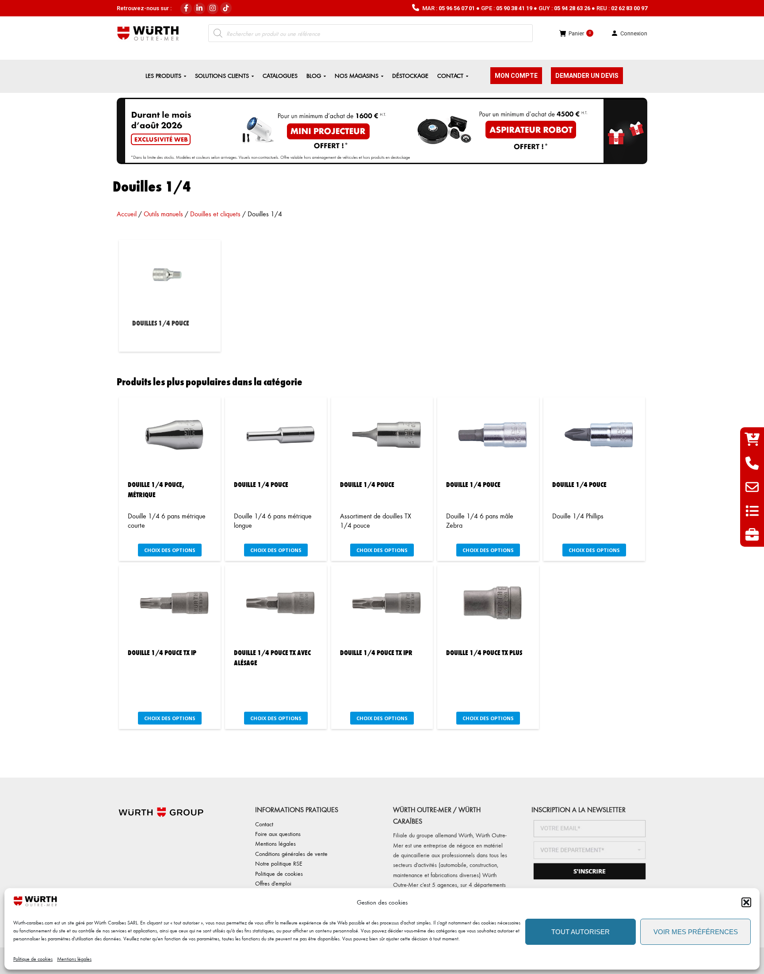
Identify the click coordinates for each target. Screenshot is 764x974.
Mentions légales (74, 958)
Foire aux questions (278, 833)
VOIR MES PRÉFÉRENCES (695, 932)
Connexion (633, 33)
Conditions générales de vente (291, 853)
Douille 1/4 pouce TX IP (162, 652)
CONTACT (450, 75)
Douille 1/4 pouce (261, 484)
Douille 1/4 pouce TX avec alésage (272, 657)
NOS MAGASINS (356, 75)
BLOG (313, 75)
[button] (746, 902)
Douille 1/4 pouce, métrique (156, 489)
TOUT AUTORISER (580, 932)
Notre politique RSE (278, 863)
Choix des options (169, 550)
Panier (580, 33)
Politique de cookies (33, 958)
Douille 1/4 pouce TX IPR (376, 652)
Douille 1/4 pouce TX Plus (484, 652)
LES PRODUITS (163, 75)
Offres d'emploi (273, 883)
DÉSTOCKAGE (410, 75)
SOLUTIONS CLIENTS (222, 75)
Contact (264, 824)
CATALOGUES (280, 75)
